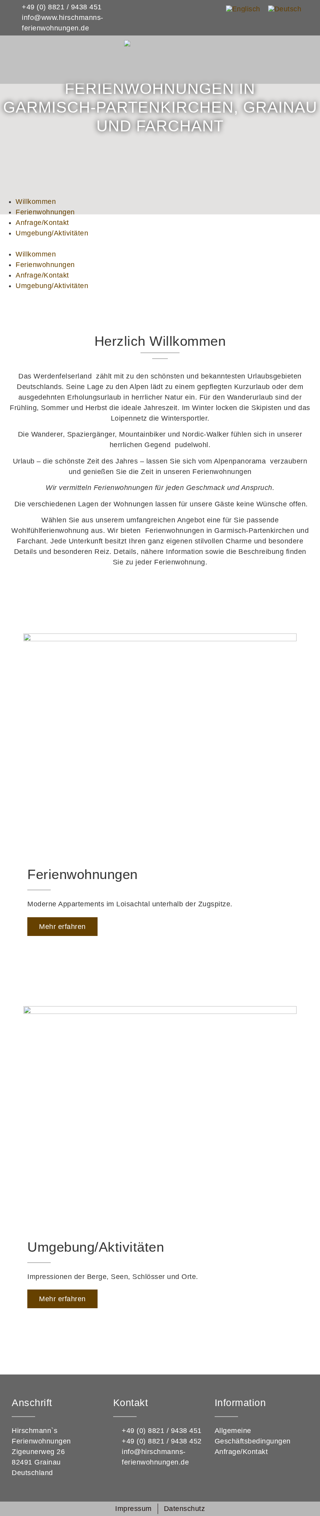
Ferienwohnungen (45, 212)
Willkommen (36, 201)
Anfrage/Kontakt (42, 222)
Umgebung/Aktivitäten (52, 233)
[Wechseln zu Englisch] (243, 9)
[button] (160, 244)
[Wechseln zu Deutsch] (285, 9)
